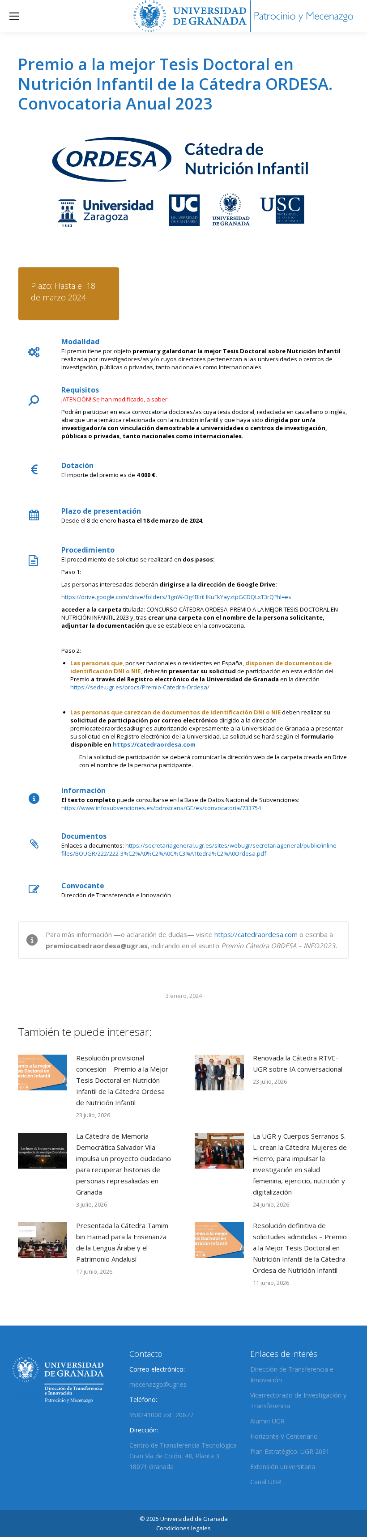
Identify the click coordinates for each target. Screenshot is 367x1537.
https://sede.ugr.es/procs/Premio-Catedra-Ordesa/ (139, 687)
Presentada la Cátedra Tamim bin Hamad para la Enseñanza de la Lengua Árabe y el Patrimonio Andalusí (122, 1242)
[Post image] (42, 1072)
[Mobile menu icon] (14, 16)
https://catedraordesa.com (154, 744)
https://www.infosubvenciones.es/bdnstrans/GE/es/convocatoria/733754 (161, 808)
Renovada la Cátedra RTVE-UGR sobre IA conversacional (297, 1063)
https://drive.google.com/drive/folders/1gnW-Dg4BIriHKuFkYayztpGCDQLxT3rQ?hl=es (176, 597)
